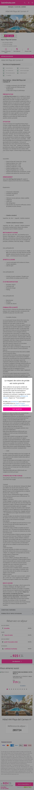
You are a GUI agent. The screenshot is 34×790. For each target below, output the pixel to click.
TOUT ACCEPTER (17, 409)
